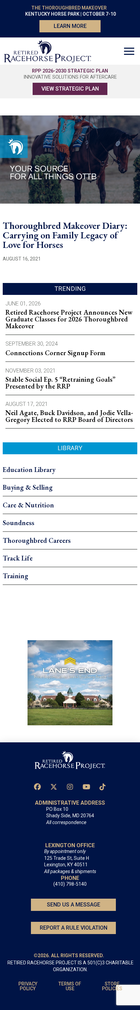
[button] (129, 51)
